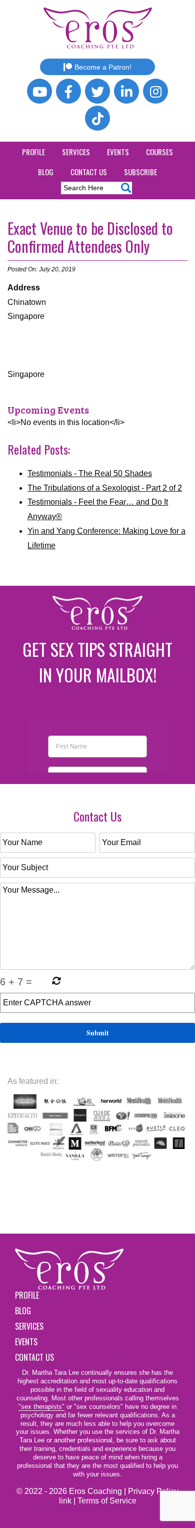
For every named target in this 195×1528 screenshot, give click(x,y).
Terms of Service (107, 1500)
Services (76, 151)
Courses (159, 151)
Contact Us (88, 171)
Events (118, 151)
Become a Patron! (103, 67)
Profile (33, 151)
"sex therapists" (41, 1406)
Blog (46, 171)
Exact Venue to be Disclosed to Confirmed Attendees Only (90, 237)
